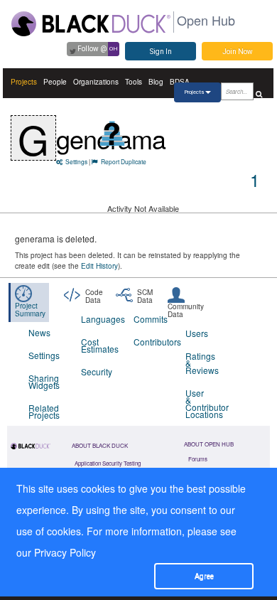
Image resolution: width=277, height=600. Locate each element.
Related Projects (44, 411)
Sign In (161, 51)
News (39, 332)
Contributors (151, 342)
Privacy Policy (65, 552)
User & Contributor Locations (202, 403)
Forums (197, 459)
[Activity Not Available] (112, 133)
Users (196, 333)
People (55, 82)
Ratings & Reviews (202, 363)
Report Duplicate (123, 161)
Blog (155, 82)
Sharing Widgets (44, 381)
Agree (204, 576)
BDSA (180, 82)
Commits (151, 319)
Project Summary (30, 309)
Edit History (99, 266)
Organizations (96, 82)
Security (96, 371)
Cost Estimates (98, 345)
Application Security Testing (108, 463)
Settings (76, 161)
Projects (24, 82)
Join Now (237, 51)
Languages (98, 319)
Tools (133, 82)
